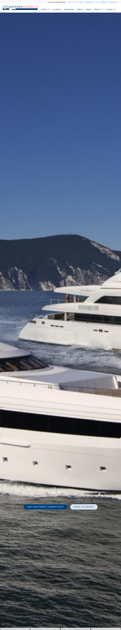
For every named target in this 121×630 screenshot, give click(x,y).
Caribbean (103, 2)
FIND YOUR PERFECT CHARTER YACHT (45, 506)
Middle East (89, 2)
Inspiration (69, 9)
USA (69, 2)
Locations (56, 9)
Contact (109, 9)
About (97, 9)
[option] (60, 315)
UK (74, 2)
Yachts (44, 9)
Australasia (113, 2)
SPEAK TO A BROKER (84, 506)
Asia (96, 2)
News (88, 9)
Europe (79, 2)
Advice (80, 9)
